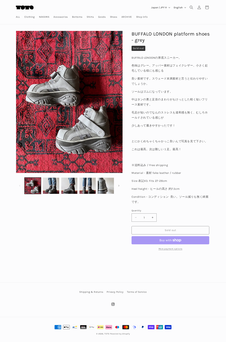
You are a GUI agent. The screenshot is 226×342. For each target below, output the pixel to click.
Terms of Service (137, 291)
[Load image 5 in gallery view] (106, 186)
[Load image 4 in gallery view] (87, 186)
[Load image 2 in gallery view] (51, 186)
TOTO (106, 334)
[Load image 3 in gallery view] (69, 186)
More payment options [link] (170, 248)
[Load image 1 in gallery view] (33, 186)
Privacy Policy (115, 291)
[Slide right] (119, 186)
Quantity (136, 210)
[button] (191, 7)
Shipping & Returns (91, 291)
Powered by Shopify (120, 334)
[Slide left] (20, 186)
